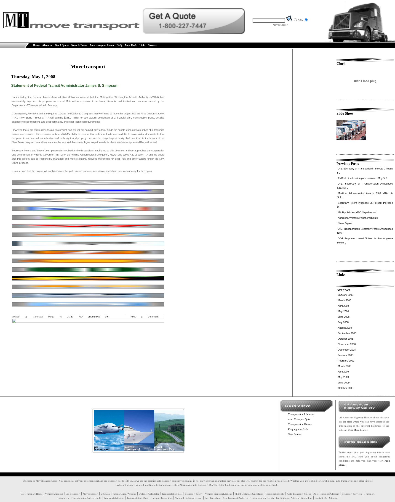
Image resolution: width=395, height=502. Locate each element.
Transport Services (352, 493)
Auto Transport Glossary (326, 493)
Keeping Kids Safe (298, 429)
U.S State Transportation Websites (118, 493)
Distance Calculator (149, 493)
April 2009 (343, 371)
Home (36, 45)
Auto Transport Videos (299, 493)
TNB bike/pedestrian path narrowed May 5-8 (362, 178)
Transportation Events (262, 498)
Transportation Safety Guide (86, 498)
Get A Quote (62, 45)
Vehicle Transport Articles (218, 493)
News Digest (345, 223)
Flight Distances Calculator (249, 493)
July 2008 (343, 322)
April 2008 (343, 305)
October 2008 (345, 338)
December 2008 (347, 349)
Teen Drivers (295, 434)
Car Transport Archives (235, 498)
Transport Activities (114, 498)
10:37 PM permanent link (88, 316)
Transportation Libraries (301, 414)
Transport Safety (194, 493)
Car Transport (73, 493)
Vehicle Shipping (54, 493)
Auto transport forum (102, 45)
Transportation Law (172, 493)
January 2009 (345, 355)
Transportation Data (137, 498)
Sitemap (152, 45)
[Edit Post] (88, 321)
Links (142, 45)
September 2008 (347, 333)
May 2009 (343, 377)
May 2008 (343, 311)
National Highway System (188, 498)
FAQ (119, 45)
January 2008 (345, 294)
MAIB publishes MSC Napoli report (357, 212)
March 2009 (344, 366)
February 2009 (346, 360)
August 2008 (345, 327)
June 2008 (344, 316)
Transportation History (300, 424)
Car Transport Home (32, 493)
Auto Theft (131, 45)
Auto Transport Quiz (299, 419)
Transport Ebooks (274, 493)
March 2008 (344, 300)
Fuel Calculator (213, 498)
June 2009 (344, 382)
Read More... (361, 429)
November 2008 (347, 344)
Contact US (321, 498)
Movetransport (90, 493)
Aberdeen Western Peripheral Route (358, 218)
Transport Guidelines (161, 498)
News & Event (79, 45)
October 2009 (345, 388)
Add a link (306, 498)
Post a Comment (144, 316)
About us (47, 45)
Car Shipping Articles (287, 498)
